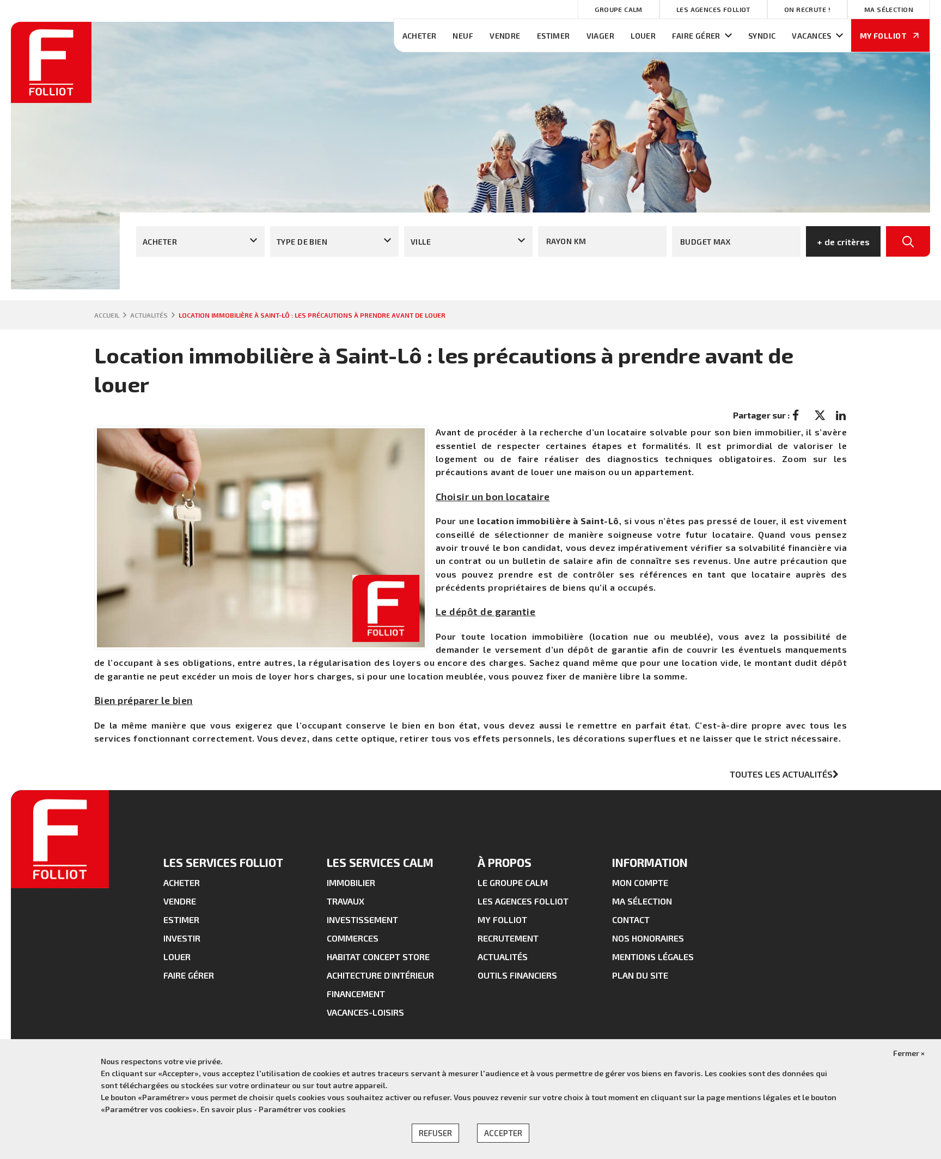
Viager (600, 35)
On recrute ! (807, 9)
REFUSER (435, 1133)
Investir (181, 938)
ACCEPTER (503, 1133)
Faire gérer (696, 35)
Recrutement (508, 938)
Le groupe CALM (513, 882)
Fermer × (909, 1053)
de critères (843, 241)
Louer (643, 35)
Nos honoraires (648, 938)
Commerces (352, 938)
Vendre (505, 35)
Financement (356, 993)
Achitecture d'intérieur (380, 975)
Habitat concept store (378, 956)
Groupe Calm (619, 9)
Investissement (362, 919)
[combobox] (200, 241)
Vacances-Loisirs (365, 1012)
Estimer (553, 35)
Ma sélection (888, 9)
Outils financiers (517, 975)
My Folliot (502, 919)
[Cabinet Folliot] (51, 99)
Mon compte (640, 882)
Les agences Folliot (713, 9)
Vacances (811, 35)
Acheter (419, 35)
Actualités (503, 956)
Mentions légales (653, 956)
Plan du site (640, 975)
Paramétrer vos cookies (302, 1109)
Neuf (463, 35)
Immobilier (351, 882)
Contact (631, 919)
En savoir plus (227, 1109)
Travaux (345, 901)
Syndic (762, 35)
